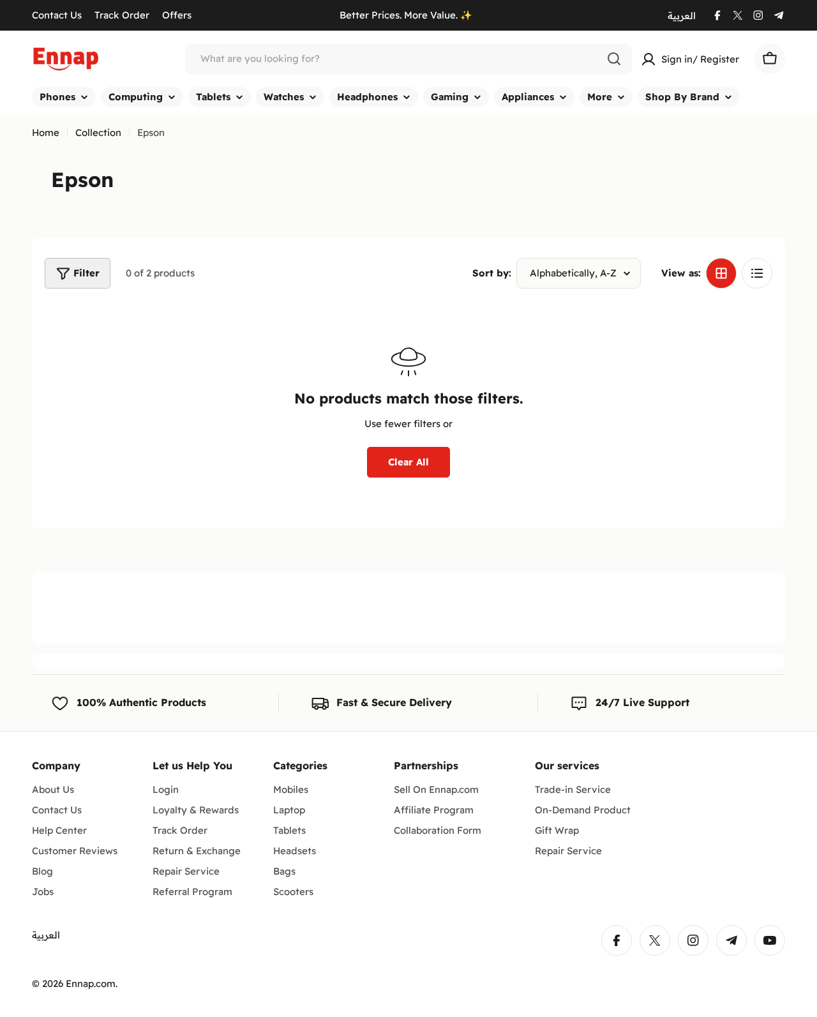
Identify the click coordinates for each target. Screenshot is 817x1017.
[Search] (614, 58)
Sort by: (491, 273)
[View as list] (757, 273)
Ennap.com (91, 983)
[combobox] (408, 58)
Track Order (121, 15)
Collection (98, 132)
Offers (176, 15)
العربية (682, 15)
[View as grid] (721, 273)
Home (45, 132)
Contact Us (57, 15)
